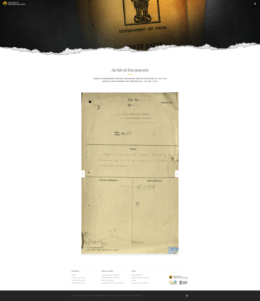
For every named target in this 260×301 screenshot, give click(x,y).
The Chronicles (78, 280)
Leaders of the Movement (112, 283)
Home (74, 275)
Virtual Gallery (78, 278)
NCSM (134, 280)
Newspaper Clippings (110, 278)
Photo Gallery (107, 280)
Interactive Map (78, 283)
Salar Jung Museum (140, 283)
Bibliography (137, 275)
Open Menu (255, 4)
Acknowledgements (140, 278)
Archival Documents (110, 275)
